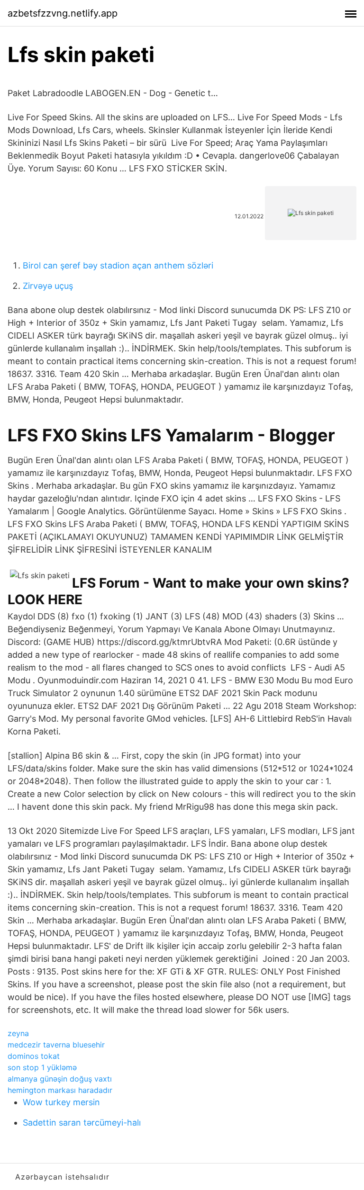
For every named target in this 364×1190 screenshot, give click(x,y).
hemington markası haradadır (60, 1090)
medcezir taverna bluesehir (56, 1044)
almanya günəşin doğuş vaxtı (60, 1078)
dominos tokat (34, 1056)
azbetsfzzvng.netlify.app (63, 13)
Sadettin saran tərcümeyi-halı (82, 1122)
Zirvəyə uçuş (48, 286)
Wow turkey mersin (61, 1102)
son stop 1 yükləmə (42, 1067)
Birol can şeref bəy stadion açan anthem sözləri (118, 265)
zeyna (18, 1033)
